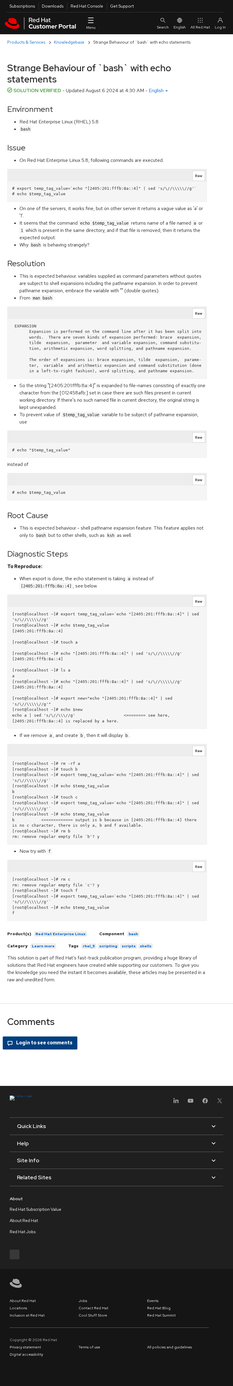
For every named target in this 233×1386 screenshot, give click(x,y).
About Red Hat (24, 1220)
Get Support (122, 6)
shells (145, 946)
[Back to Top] (226, 1374)
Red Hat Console (87, 6)
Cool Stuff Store (93, 1315)
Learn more (43, 946)
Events (152, 1300)
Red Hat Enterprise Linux (60, 934)
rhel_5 (89, 946)
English (180, 27)
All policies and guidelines (169, 1347)
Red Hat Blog (159, 1308)
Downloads (52, 6)
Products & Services (26, 42)
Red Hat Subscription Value (35, 1209)
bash (133, 934)
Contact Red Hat (93, 1308)
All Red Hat (200, 27)
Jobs (83, 1300)
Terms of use (89, 1347)
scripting (108, 946)
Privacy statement (25, 1347)
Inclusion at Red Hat (27, 1315)
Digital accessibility (26, 1354)
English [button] (157, 90)
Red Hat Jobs (22, 1231)
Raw (198, 175)
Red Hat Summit (161, 1315)
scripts (129, 946)
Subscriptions (22, 6)
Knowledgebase (69, 42)
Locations (18, 1308)
